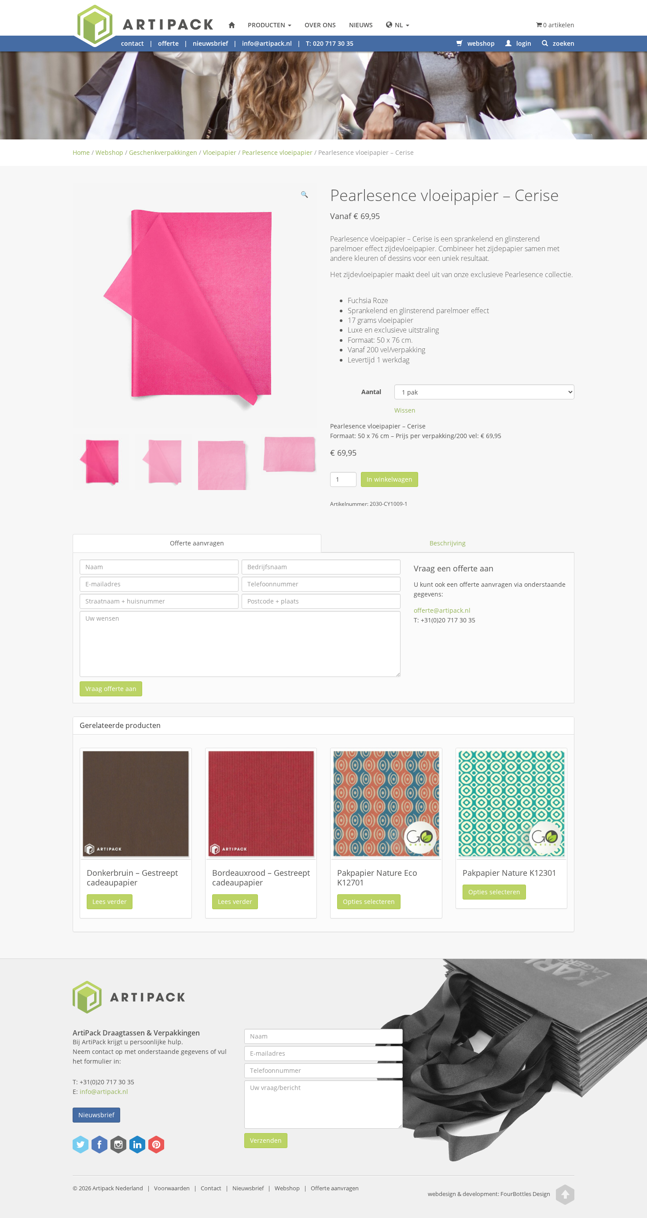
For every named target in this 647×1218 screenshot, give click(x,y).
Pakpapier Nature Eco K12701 (377, 877)
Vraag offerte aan (110, 688)
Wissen (404, 410)
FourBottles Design (489, 1194)
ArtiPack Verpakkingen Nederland (231, 25)
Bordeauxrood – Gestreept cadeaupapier (261, 877)
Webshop (109, 152)
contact (132, 43)
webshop (480, 43)
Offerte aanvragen (197, 543)
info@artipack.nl (267, 43)
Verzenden (266, 1140)
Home (81, 152)
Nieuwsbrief (96, 1115)
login (523, 43)
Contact (211, 1188)
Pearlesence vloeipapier (277, 152)
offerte (168, 43)
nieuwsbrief (210, 43)
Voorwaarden (172, 1188)
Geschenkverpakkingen (163, 152)
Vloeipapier (219, 152)
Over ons (320, 25)
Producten (267, 25)
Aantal (371, 392)
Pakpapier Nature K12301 (509, 872)
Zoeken (562, 43)
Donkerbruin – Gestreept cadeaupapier (132, 877)
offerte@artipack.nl (442, 610)
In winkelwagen (389, 479)
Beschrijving (448, 543)
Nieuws (361, 25)
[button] (304, 196)
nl (399, 25)
